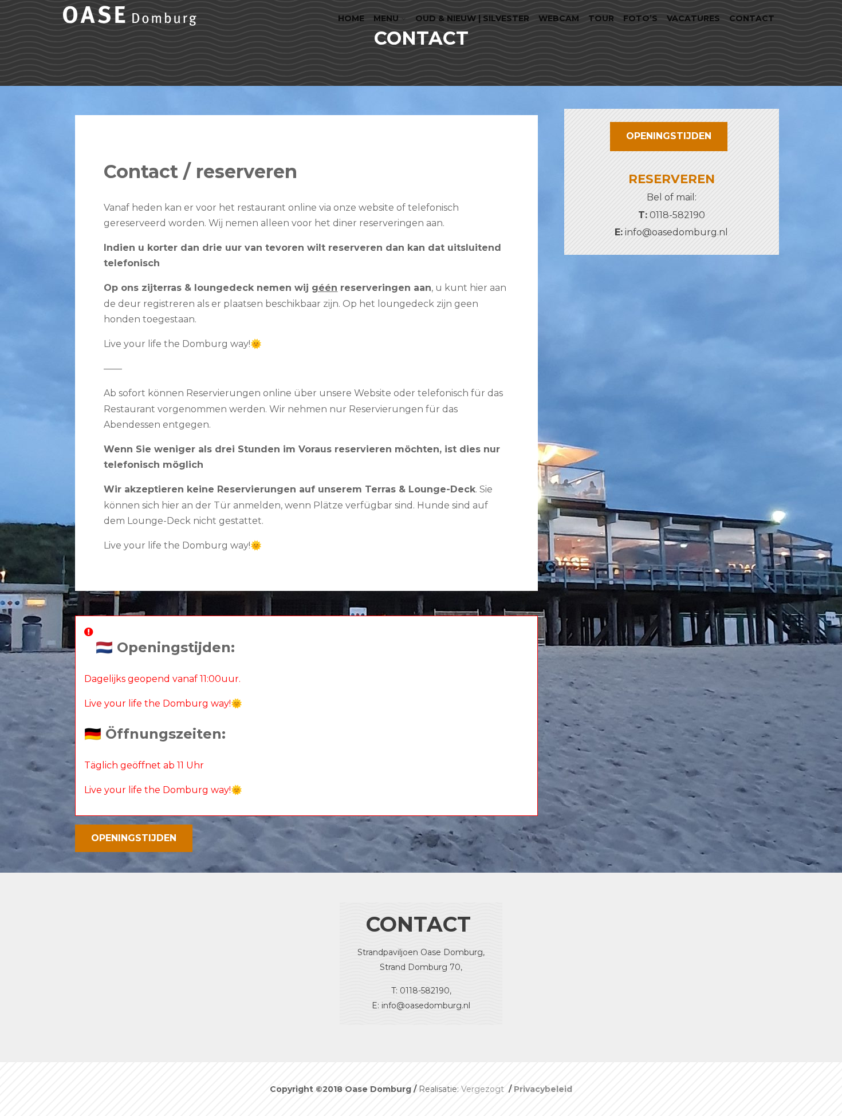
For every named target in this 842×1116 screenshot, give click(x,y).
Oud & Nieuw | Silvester (472, 18)
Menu (386, 18)
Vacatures (693, 18)
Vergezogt (483, 1089)
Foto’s (640, 18)
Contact (751, 18)
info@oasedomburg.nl (676, 232)
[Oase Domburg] (129, 28)
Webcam (558, 18)
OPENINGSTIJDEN (133, 838)
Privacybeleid (543, 1089)
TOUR (601, 18)
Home (351, 18)
